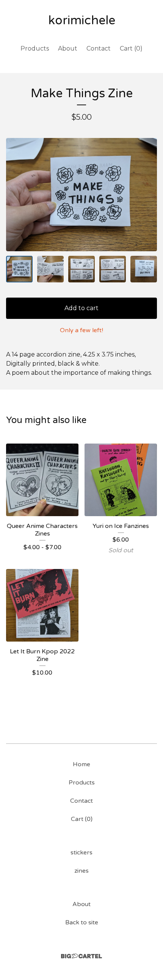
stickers (81, 852)
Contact (98, 48)
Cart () (131, 48)
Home (81, 764)
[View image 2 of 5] (50, 269)
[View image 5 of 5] (143, 269)
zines (81, 871)
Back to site (81, 922)
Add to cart (81, 308)
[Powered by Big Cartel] (81, 956)
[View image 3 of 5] (81, 269)
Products (34, 48)
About (67, 48)
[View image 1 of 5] (19, 269)
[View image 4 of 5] (112, 269)
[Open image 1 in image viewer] (81, 195)
